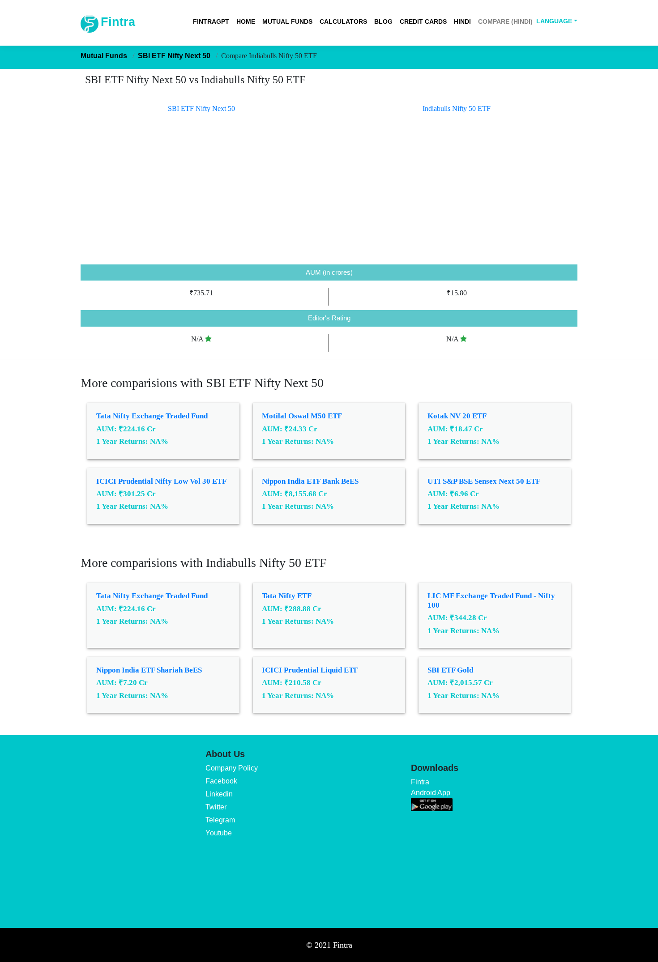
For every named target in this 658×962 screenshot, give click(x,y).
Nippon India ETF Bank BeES (310, 481)
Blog (383, 21)
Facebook (221, 781)
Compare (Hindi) (505, 21)
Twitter (215, 807)
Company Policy (231, 768)
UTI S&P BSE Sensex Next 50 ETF (483, 481)
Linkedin (219, 794)
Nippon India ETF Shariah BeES (149, 670)
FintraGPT (211, 21)
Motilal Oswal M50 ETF (302, 416)
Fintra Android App (430, 787)
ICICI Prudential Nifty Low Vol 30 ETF (161, 481)
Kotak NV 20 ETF (457, 416)
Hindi (462, 21)
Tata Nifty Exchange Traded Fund (152, 416)
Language (554, 21)
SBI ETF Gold (450, 670)
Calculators (343, 21)
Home (245, 21)
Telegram (220, 820)
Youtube (218, 833)
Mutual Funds (287, 21)
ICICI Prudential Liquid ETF (310, 670)
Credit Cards (423, 21)
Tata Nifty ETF (287, 596)
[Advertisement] (329, 197)
